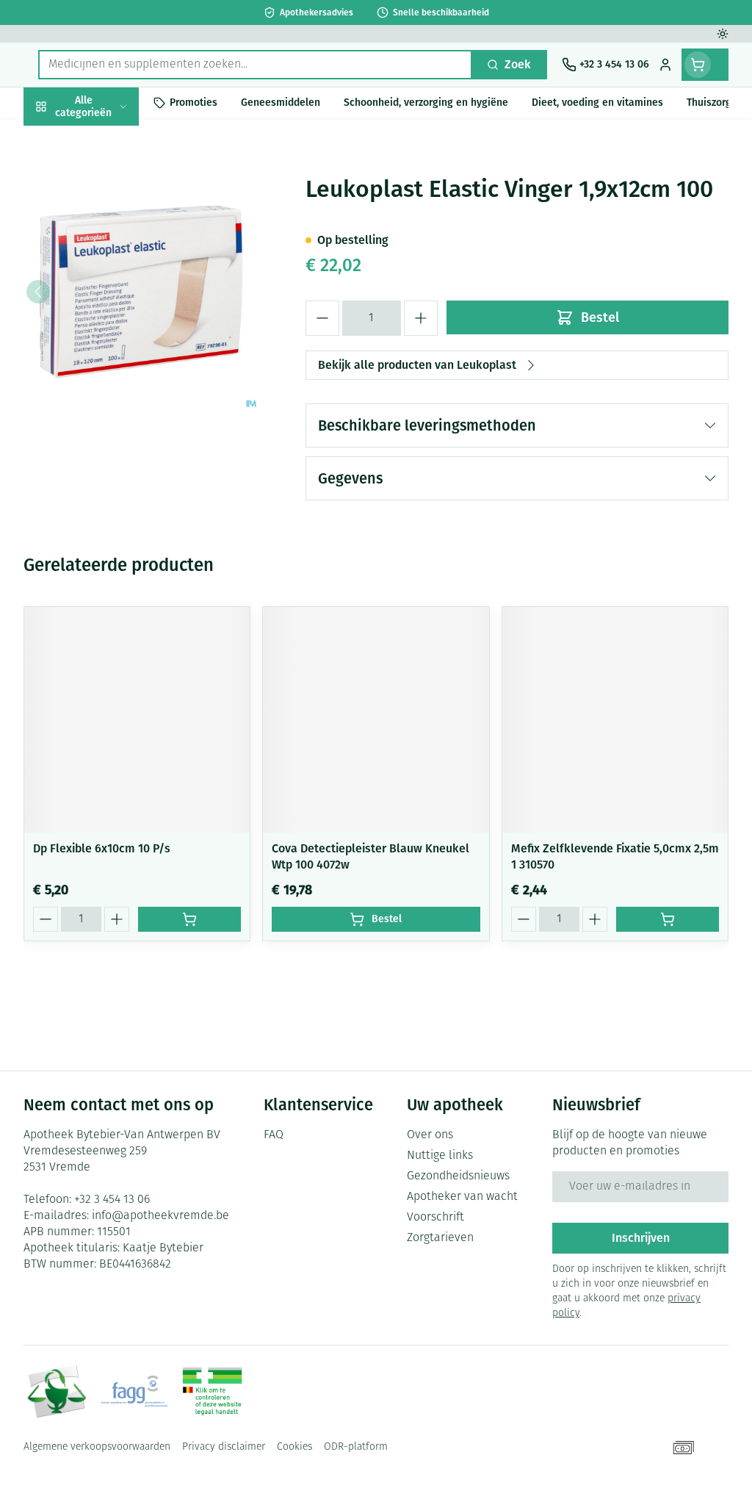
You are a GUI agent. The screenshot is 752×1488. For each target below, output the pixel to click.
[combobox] (255, 64)
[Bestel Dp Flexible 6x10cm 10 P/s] (189, 919)
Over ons (430, 1135)
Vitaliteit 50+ (117, 311)
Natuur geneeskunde (117, 345)
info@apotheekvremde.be (160, 1216)
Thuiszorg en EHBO (117, 379)
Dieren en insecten (117, 413)
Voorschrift (435, 1217)
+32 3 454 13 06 (112, 1200)
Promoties (62, 137)
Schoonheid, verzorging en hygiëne (117, 176)
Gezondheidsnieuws (458, 1176)
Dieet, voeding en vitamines (117, 223)
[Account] (665, 64)
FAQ (273, 1135)
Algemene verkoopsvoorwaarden (97, 1447)
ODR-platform (356, 1447)
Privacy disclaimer (223, 1447)
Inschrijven (641, 1238)
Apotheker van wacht (462, 1197)
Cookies (294, 1447)
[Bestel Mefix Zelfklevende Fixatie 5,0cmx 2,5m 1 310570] (667, 919)
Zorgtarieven (440, 1238)
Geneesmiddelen (117, 446)
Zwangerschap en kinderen (117, 270)
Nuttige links (440, 1156)
